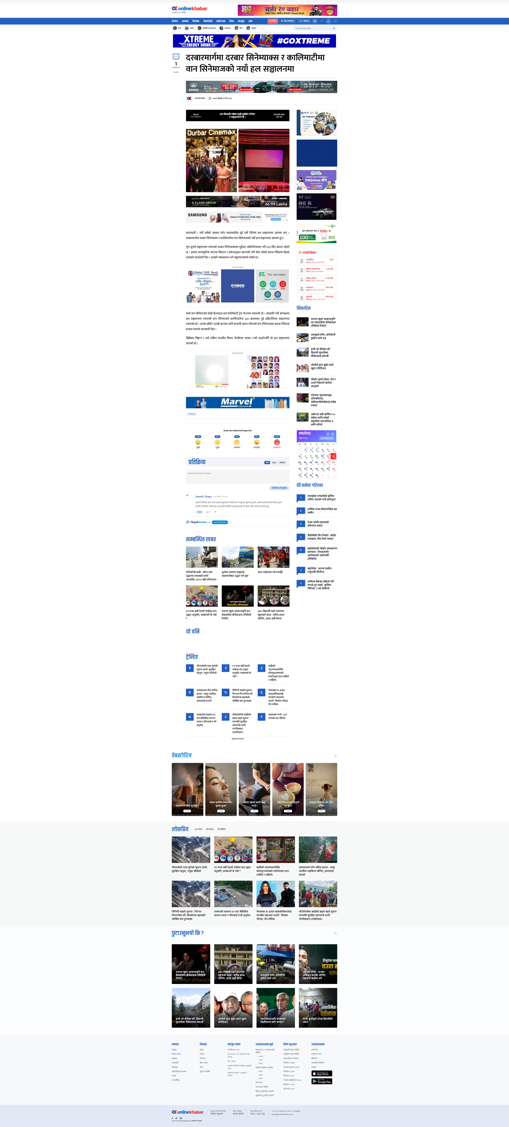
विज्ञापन (314, 1058)
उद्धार (192, 28)
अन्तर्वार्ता (175, 1063)
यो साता (209, 829)
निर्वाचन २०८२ (288, 1076)
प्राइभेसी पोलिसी (317, 1063)
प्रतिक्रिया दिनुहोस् (279, 488)
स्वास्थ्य (306, 21)
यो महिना (221, 829)
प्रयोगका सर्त (316, 1054)
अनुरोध (253, 28)
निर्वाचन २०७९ (289, 1071)
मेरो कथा (259, 1082)
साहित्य (174, 1058)
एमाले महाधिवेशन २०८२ (292, 1080)
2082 (260, 1063)
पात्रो (274, 21)
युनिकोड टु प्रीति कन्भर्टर (265, 1095)
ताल (179, 28)
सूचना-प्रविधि (205, 1071)
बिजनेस (195, 21)
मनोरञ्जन (220, 21)
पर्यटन (202, 1054)
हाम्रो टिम (314, 1050)
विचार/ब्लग (176, 1054)
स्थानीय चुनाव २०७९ (291, 1067)
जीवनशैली (207, 21)
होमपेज (175, 21)
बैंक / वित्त (204, 1063)
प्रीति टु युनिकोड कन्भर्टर (265, 1091)
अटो (201, 1067)
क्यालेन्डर (305, 433)
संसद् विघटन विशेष (290, 1058)
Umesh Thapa (204, 496)
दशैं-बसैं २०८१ (288, 1089)
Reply (200, 511)
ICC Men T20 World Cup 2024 (239, 1055)
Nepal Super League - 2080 (238, 1074)
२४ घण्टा (198, 829)
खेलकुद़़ (175, 1067)
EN (315, 21)
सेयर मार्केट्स (289, 21)
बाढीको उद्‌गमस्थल (209, 28)
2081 (260, 1060)
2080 (260, 1056)
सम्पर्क (313, 1067)
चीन (241, 28)
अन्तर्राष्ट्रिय (176, 1080)
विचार (231, 21)
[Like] (207, 512)
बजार (202, 1050)
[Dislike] (215, 512)
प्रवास (174, 1076)
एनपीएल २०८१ (233, 1050)
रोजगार (202, 1058)
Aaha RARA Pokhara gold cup (239, 1067)
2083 (260, 1078)
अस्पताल (228, 28)
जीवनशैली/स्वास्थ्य (179, 1071)
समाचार (185, 21)
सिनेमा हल (192, 414)
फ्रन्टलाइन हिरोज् (262, 1087)
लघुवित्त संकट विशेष (291, 1054)
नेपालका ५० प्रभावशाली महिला (265, 1051)
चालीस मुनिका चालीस (264, 1067)
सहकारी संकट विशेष (291, 1050)
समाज (174, 1050)
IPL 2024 (232, 1061)
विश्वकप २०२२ (288, 1084)
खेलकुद (241, 21)
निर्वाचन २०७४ (289, 1063)
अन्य (250, 21)
